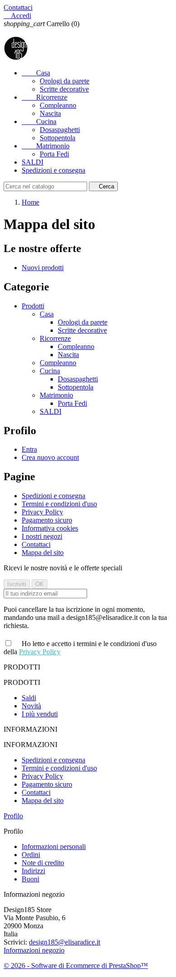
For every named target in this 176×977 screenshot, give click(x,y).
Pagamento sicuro (47, 520)
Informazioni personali (54, 846)
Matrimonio (45, 146)
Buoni (30, 879)
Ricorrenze (44, 97)
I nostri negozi (42, 536)
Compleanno (58, 105)
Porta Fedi (54, 154)
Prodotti (33, 306)
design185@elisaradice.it (64, 942)
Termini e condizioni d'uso (59, 504)
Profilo (13, 816)
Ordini (31, 854)
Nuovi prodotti (43, 267)
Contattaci (18, 7)
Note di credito (43, 863)
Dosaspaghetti (60, 129)
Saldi (29, 698)
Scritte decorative (64, 89)
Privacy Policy (42, 512)
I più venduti (40, 714)
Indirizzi (33, 871)
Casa (36, 73)
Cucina (39, 121)
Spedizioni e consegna (53, 170)
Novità (31, 706)
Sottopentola (57, 138)
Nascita (50, 113)
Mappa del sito (43, 552)
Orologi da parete (64, 81)
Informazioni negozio (34, 950)
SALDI (32, 162)
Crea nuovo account (50, 457)
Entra (29, 449)
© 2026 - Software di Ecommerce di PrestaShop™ (76, 965)
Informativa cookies (50, 528)
